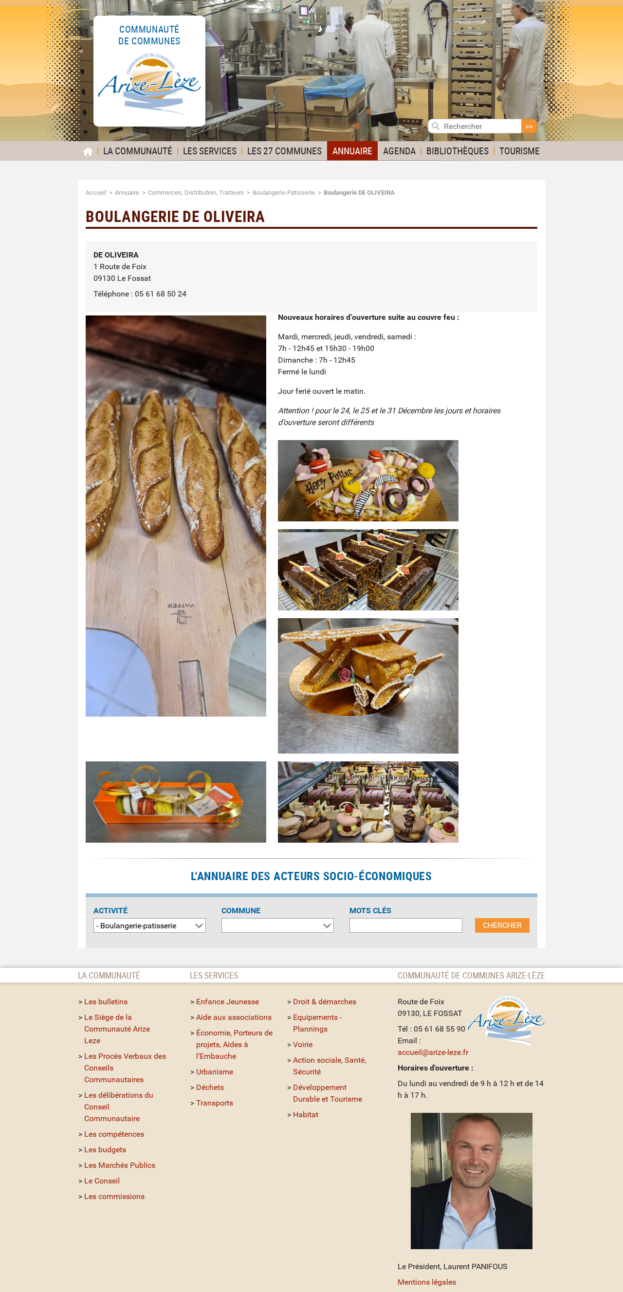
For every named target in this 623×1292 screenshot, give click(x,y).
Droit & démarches (324, 1001)
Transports (214, 1102)
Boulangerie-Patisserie (284, 192)
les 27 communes (284, 150)
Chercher (502, 925)
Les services (210, 150)
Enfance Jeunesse (227, 1001)
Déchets (210, 1087)
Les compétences (114, 1134)
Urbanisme (214, 1071)
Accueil (96, 192)
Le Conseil (102, 1180)
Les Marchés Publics (119, 1165)
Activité (110, 910)
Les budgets (105, 1149)
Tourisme (519, 150)
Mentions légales (427, 1282)
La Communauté (137, 150)
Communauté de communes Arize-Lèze (471, 975)
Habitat (305, 1114)
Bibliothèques (457, 150)
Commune (240, 910)
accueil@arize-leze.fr (433, 1052)
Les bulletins (106, 1001)
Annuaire (352, 150)
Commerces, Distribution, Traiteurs (196, 192)
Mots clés (370, 910)
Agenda (399, 150)
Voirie (302, 1044)
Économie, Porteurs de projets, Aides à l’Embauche (234, 1044)
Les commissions (114, 1196)
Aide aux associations (234, 1017)
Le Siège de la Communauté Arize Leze (117, 1029)
